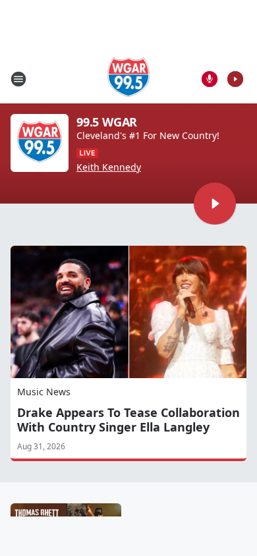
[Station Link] (128, 78)
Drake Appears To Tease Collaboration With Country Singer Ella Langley (128, 419)
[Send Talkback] (209, 79)
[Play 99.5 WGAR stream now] (39, 143)
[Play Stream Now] (235, 79)
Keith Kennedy (108, 167)
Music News (44, 391)
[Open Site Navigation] (18, 79)
